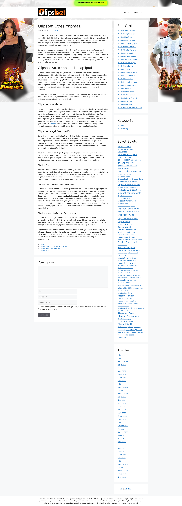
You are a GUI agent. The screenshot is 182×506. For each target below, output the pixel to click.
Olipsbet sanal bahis (136, 285)
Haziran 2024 (123, 394)
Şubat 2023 (122, 445)
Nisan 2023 (122, 439)
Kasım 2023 (122, 416)
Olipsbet (126, 12)
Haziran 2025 (123, 361)
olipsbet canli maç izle (129, 193)
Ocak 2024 (122, 410)
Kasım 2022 (122, 455)
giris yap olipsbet (125, 163)
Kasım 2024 (122, 378)
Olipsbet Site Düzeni (125, 79)
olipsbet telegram (126, 295)
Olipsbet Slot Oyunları (138, 288)
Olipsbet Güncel (124, 227)
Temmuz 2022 (123, 467)
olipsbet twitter (132, 303)
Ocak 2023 (122, 448)
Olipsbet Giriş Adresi (128, 218)
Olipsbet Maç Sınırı (125, 37)
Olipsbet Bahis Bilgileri (123, 181)
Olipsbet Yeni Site (124, 88)
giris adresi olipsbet (125, 157)
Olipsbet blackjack (134, 187)
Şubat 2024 (122, 406)
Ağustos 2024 (123, 387)
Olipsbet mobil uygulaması (127, 265)
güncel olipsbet (124, 168)
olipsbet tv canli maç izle (127, 301)
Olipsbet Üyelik (125, 324)
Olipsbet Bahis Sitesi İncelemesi (50, 248)
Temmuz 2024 (123, 390)
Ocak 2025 (122, 371)
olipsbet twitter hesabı (123, 306)
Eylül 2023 (122, 422)
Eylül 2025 (121, 358)
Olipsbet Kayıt (134, 250)
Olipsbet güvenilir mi (137, 239)
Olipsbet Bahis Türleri (123, 187)
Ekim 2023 (122, 419)
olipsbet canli (136, 190)
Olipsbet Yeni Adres (126, 313)
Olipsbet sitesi (125, 288)
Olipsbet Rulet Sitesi (125, 104)
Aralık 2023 (122, 413)
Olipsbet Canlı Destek (127, 201)
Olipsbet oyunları (138, 275)
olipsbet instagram (126, 247)
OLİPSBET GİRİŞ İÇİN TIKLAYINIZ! (91, 3)
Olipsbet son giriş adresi (123, 290)
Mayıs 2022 (122, 474)
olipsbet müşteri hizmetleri (125, 268)
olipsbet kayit (122, 250)
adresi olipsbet (124, 146)
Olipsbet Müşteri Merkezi (124, 270)
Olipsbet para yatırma (134, 277)
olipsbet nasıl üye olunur (125, 275)
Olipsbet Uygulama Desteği (128, 72)
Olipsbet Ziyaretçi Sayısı (127, 63)
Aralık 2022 (122, 451)
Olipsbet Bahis (137, 179)
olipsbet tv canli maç (125, 298)
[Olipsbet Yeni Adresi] (52, 12)
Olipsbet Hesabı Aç (46, 246)
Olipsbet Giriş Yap (125, 224)
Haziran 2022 (123, 471)
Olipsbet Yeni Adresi (128, 316)
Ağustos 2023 (123, 426)
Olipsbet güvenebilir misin (126, 237)
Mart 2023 (122, 442)
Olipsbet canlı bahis (125, 196)
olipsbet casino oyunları (126, 206)
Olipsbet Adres (127, 174)
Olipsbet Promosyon (125, 283)
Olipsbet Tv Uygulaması (127, 85)
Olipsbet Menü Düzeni (126, 92)
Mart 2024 (122, 403)
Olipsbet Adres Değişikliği (124, 176)
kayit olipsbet (124, 171)
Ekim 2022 (122, 458)
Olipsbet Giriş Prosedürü (127, 56)
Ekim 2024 (122, 381)
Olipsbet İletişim (122, 330)
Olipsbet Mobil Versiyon (127, 47)
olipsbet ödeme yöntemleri (125, 327)
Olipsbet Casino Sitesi (128, 208)
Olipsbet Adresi (124, 179)
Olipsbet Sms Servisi (125, 66)
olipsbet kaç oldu (133, 253)
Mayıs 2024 (122, 397)
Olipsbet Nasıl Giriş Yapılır (124, 272)
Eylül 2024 (122, 384)
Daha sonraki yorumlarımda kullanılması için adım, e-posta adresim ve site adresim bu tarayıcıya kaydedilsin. (73, 308)
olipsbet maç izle (124, 255)
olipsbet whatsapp (138, 308)
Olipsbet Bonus (123, 190)
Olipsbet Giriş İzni (45, 250)
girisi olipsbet (124, 160)
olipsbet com (121, 211)
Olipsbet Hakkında (122, 245)
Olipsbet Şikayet (134, 329)
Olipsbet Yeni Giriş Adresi (125, 321)
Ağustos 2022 (123, 464)
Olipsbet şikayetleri (124, 332)
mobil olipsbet (136, 171)
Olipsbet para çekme (127, 280)
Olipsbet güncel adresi (126, 232)
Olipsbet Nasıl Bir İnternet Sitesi (130, 108)
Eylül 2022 (121, 461)
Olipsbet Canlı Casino (124, 198)
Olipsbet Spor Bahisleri (126, 293)
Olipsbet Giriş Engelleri (126, 34)
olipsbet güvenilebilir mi (124, 239)
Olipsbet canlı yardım (123, 203)
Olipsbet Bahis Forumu (126, 95)
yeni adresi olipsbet (126, 335)
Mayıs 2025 (122, 365)
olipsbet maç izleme (127, 258)
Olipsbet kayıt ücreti (122, 253)
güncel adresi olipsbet (127, 165)
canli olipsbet (122, 152)
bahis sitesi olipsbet (125, 149)
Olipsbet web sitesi (125, 308)
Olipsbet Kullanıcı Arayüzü (127, 98)
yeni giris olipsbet (123, 337)
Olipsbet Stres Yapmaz (60, 246)
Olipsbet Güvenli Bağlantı (127, 82)
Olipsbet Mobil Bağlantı (126, 40)
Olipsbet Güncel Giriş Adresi (126, 234)
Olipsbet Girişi (124, 221)
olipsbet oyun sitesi (122, 277)
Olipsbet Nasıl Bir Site (137, 270)
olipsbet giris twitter (133, 211)
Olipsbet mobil (131, 260)
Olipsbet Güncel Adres (127, 229)
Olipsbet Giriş (137, 12)
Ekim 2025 (122, 355)
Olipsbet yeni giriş (124, 319)
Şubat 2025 (122, 368)
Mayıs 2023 (122, 435)
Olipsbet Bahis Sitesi (129, 184)
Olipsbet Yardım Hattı (123, 310)
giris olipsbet (136, 160)
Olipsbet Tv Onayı (124, 69)
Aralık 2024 (122, 374)
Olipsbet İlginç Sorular (126, 53)
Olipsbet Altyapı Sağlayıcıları (128, 43)
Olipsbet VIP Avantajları (126, 76)
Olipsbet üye (137, 327)
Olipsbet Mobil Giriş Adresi (127, 263)
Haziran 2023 (123, 432)
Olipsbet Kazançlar (125, 101)
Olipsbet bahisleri (134, 181)
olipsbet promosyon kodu (124, 285)
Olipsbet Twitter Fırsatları (127, 60)
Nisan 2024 (122, 400)
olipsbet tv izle (122, 303)
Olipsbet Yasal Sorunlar (126, 31)
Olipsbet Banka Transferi (127, 50)
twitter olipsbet (137, 332)
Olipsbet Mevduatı (122, 260)
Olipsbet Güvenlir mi (127, 242)
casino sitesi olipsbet (127, 154)
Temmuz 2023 (123, 429)
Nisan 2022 (122, 477)
